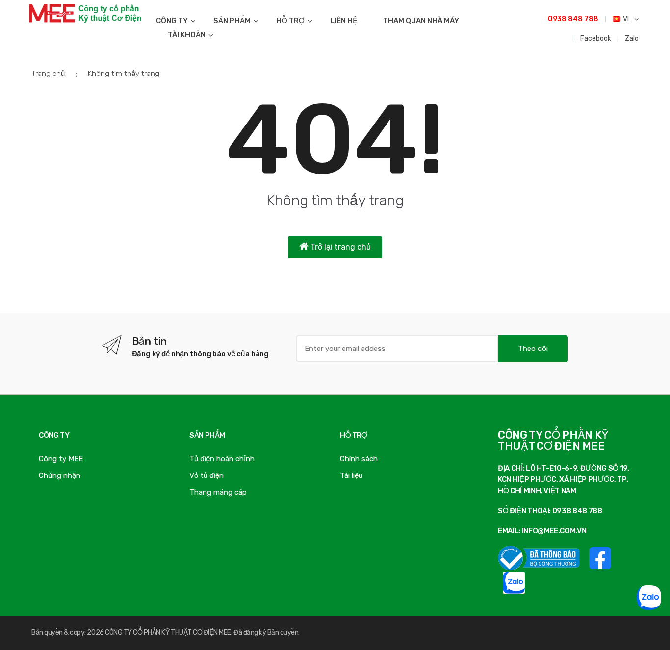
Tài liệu (351, 475)
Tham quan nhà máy (421, 20)
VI (626, 19)
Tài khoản (187, 34)
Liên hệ (344, 20)
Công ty (172, 20)
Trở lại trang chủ (340, 246)
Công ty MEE (61, 458)
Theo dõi (533, 348)
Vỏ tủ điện (206, 475)
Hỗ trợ (290, 20)
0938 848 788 (573, 19)
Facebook (595, 38)
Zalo (632, 38)
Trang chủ (48, 73)
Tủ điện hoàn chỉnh (222, 458)
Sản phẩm (232, 20)
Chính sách (359, 458)
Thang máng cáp (218, 492)
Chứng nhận (59, 475)
